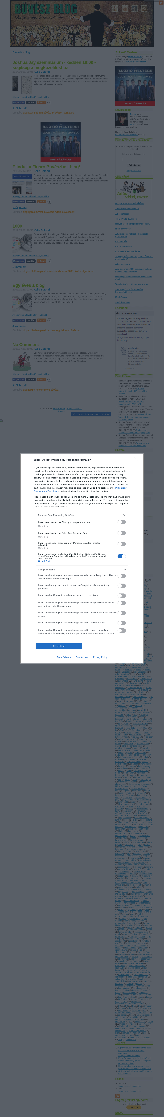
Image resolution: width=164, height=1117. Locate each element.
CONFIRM (59, 646)
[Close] (137, 460)
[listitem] (82, 515)
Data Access (82, 657)
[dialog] (82, 558)
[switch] (122, 522)
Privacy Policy (100, 657)
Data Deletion (64, 657)
